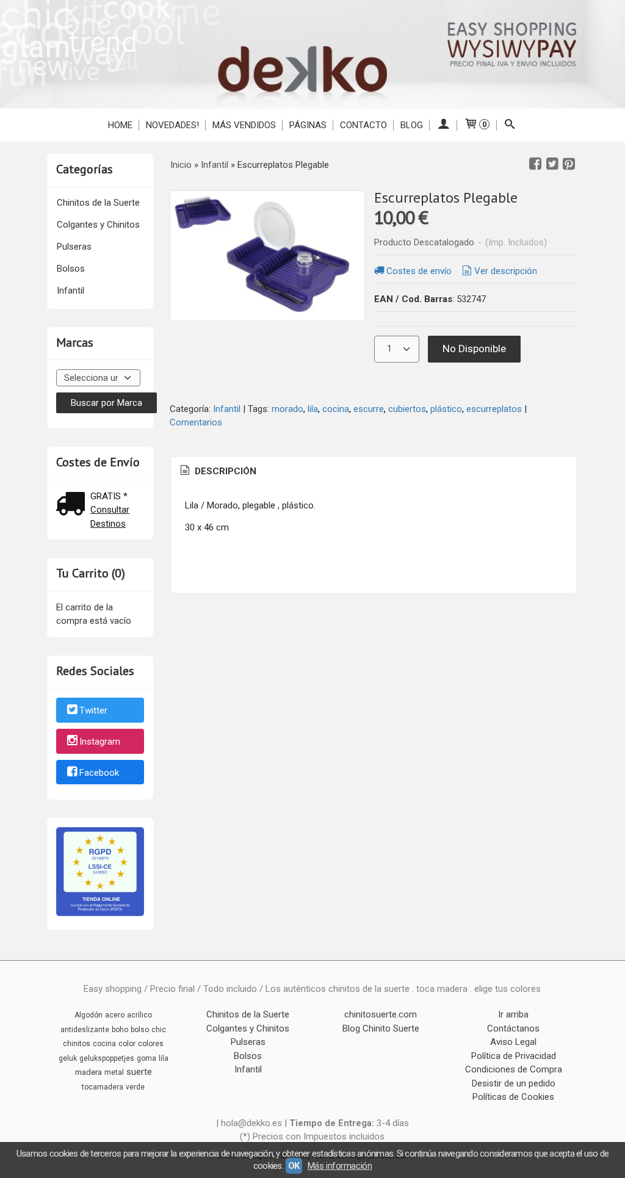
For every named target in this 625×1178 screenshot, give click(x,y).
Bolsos (71, 268)
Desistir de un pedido (513, 1083)
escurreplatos (494, 408)
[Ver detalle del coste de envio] (73, 505)
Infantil (70, 290)
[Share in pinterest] (568, 164)
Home (120, 125)
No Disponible (474, 348)
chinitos (76, 1043)
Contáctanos (513, 1028)
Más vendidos (244, 125)
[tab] (217, 471)
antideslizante (84, 1029)
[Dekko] (312, 54)
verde (135, 1087)
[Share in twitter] (552, 164)
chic (158, 1029)
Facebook (99, 772)
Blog (411, 125)
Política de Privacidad (513, 1055)
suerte (139, 1071)
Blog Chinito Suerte (380, 1028)
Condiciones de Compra (513, 1069)
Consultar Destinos (109, 516)
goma (146, 1058)
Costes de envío (419, 271)
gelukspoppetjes (106, 1058)
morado (287, 408)
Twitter (93, 711)
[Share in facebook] (535, 164)
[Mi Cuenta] (443, 125)
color (126, 1043)
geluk (68, 1058)
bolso (140, 1029)
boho (120, 1029)
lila (313, 408)
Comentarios (196, 422)
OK (294, 1165)
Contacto (363, 125)
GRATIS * (109, 496)
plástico (446, 408)
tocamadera (102, 1087)
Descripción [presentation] (224, 471)
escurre (368, 408)
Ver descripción (505, 271)
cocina (335, 408)
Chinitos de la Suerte (98, 202)
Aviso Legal (513, 1041)
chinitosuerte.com (380, 1014)
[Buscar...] (510, 125)
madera (88, 1072)
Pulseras (74, 246)
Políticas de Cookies (513, 1096)
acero (115, 1015)
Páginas (308, 125)
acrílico (139, 1015)
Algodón (88, 1015)
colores (151, 1043)
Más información (340, 1165)
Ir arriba (513, 1014)
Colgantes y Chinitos (98, 224)
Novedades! (172, 125)
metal (114, 1072)
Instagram (99, 741)
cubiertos (407, 408)
